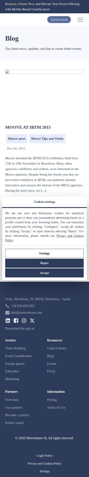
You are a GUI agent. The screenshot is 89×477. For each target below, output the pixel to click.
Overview (12, 400)
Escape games (14, 363)
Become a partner (17, 415)
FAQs (51, 371)
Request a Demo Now (20, 4)
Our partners (13, 407)
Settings (44, 253)
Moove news (16, 138)
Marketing (12, 379)
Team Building (15, 348)
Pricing (52, 400)
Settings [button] (44, 471)
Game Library (56, 348)
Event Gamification (18, 356)
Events (51, 363)
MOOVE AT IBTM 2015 (28, 127)
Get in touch (59, 19)
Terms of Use (56, 407)
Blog (50, 356)
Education (12, 371)
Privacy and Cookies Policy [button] (44, 463)
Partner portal (14, 423)
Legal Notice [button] (44, 455)
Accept (44, 273)
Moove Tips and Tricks (47, 138)
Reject (44, 263)
